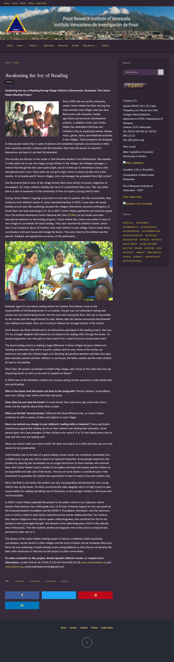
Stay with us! (88, 45)
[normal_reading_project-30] (59, 299)
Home (10, 45)
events (157, 240)
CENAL (72, 215)
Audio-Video (41, 3)
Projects (33, 45)
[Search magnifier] (161, 72)
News (7, 3)
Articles (23, 3)
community (35, 581)
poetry (150, 248)
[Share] (22, 595)
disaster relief (133, 235)
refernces (155, 252)
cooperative (132, 231)
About (19, 45)
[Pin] (96, 595)
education (51, 581)
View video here (132, 197)
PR (159, 248)
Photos (31, 3)
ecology (152, 235)
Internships (49, 45)
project (65, 581)
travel (139, 257)
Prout (141, 252)
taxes (127, 257)
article (129, 223)
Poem (139, 248)
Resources (63, 45)
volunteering (133, 261)
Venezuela (153, 257)
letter (128, 248)
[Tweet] (59, 595)
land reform (149, 244)
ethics (145, 240)
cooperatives (152, 231)
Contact (105, 45)
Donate (75, 45)
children (20, 581)
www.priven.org (14, 566)
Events (15, 3)
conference (149, 227)
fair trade (130, 244)
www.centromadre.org (93, 562)
